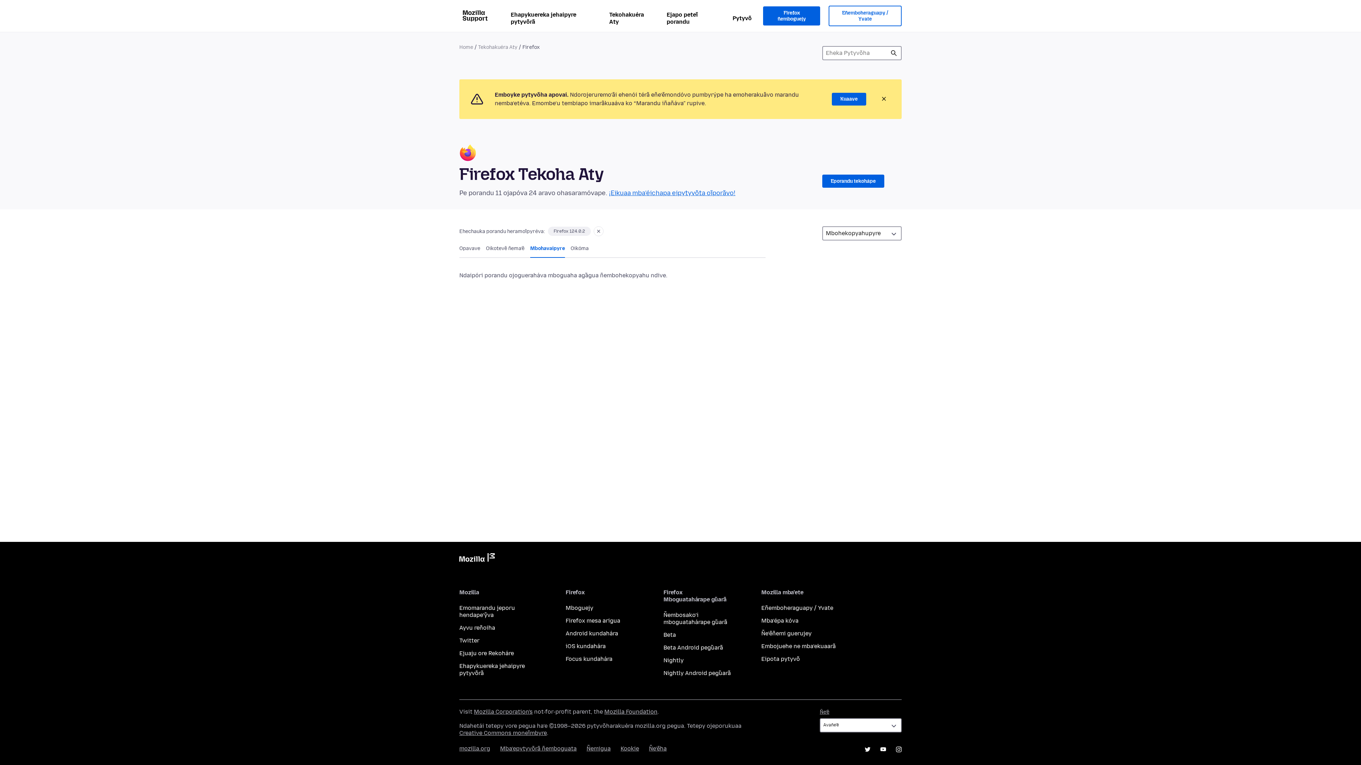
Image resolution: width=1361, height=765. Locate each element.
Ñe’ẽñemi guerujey (786, 633)
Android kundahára (592, 633)
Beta (669, 634)
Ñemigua (599, 748)
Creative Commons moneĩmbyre (503, 733)
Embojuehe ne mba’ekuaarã (798, 646)
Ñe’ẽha (658, 748)
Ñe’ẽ (824, 712)
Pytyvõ (742, 18)
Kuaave (849, 99)
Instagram (899, 749)
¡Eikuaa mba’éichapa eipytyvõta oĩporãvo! (672, 193)
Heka (894, 53)
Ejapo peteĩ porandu (682, 18)
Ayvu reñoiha (477, 627)
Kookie (630, 748)
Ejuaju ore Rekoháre (486, 653)
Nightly (673, 660)
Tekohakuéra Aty (626, 18)
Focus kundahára (589, 659)
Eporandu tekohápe (853, 181)
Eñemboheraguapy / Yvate (865, 16)
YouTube (883, 749)
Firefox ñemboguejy (792, 16)
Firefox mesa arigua (593, 620)
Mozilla (477, 559)
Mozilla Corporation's (503, 711)
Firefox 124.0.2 (569, 231)
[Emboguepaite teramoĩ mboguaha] (599, 231)
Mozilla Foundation (630, 711)
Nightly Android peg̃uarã (697, 673)
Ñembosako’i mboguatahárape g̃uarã (695, 618)
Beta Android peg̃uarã (693, 647)
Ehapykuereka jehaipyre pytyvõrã (543, 18)
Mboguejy (579, 608)
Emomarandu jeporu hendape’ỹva (487, 611)
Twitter (469, 640)
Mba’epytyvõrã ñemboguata (538, 748)
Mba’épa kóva (780, 620)
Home (466, 47)
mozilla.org (474, 748)
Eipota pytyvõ (780, 659)
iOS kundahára (586, 646)
